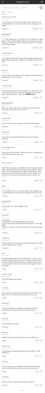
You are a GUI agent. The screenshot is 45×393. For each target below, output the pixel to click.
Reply (4, 157)
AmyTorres (5, 34)
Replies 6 (5, 97)
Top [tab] (3, 12)
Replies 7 (5, 113)
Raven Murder (6, 103)
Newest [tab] (10, 12)
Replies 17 (6, 48)
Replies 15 (6, 29)
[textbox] (21, 7)
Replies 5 (5, 80)
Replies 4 (5, 126)
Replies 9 (5, 65)
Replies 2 (5, 248)
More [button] (3, 176)
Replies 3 (5, 142)
